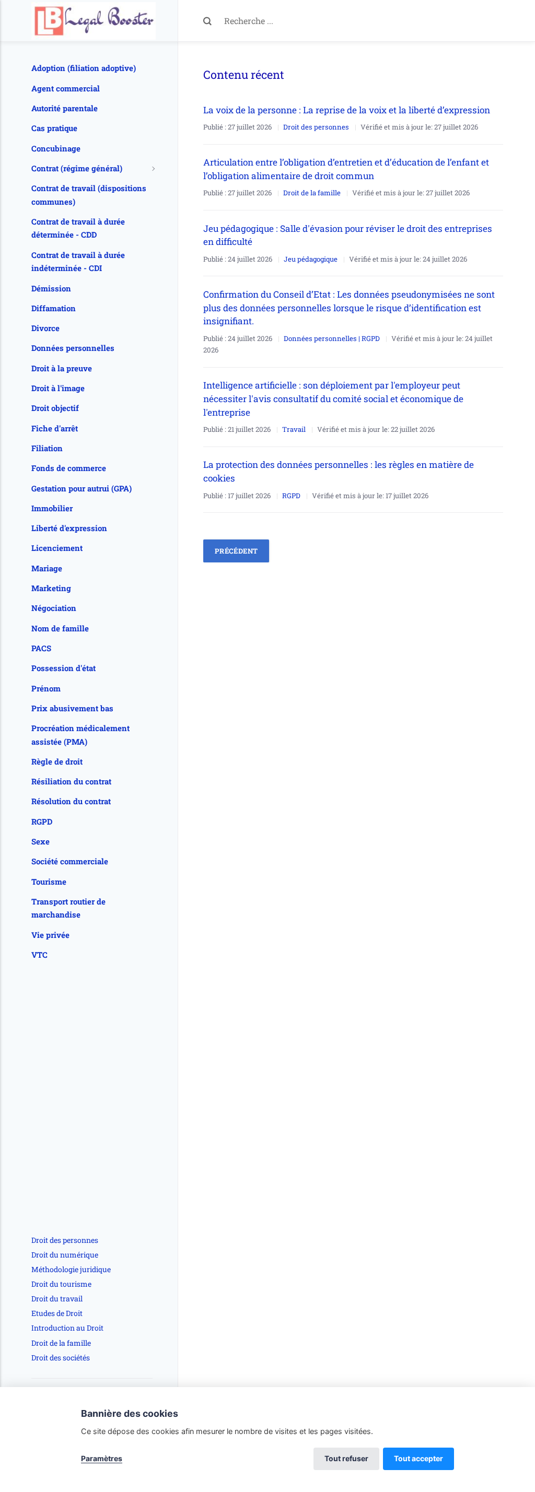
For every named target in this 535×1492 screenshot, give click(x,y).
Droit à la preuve (61, 368)
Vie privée (50, 935)
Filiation (47, 448)
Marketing (51, 588)
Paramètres (101, 1458)
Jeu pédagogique (311, 259)
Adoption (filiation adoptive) (83, 68)
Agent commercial (65, 88)
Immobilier (52, 508)
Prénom (46, 688)
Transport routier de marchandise (68, 908)
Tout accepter (418, 1458)
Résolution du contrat (71, 801)
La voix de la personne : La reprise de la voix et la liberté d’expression (347, 110)
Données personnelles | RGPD (332, 338)
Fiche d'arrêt (54, 428)
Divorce (45, 328)
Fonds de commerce (68, 468)
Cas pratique (54, 128)
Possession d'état (63, 668)
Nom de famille (60, 628)
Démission (51, 288)
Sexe (40, 841)
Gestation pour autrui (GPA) (81, 488)
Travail (294, 429)
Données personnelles (72, 348)
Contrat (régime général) (76, 168)
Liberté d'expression (69, 528)
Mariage (46, 568)
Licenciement (57, 548)
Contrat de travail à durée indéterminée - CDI (78, 262)
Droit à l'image (58, 388)
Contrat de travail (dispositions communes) (88, 195)
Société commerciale (69, 861)
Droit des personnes (316, 127)
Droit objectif (55, 408)
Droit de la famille (312, 192)
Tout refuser (346, 1458)
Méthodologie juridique (71, 1269)
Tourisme (48, 881)
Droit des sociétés (60, 1357)
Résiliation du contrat (71, 781)
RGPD (291, 495)
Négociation (53, 608)
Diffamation (53, 308)
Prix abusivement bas (72, 708)
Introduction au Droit (67, 1328)
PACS (41, 648)
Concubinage (55, 148)
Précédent (236, 551)
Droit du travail (57, 1298)
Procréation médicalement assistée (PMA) (80, 735)
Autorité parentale (64, 108)
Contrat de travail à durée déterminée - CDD (78, 228)
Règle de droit (57, 761)
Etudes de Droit (57, 1313)
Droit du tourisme (61, 1284)
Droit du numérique (64, 1255)
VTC (39, 954)
